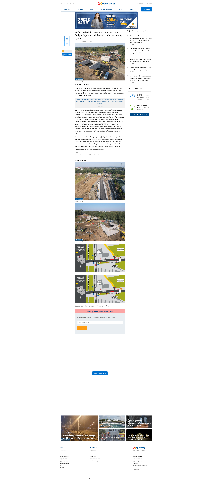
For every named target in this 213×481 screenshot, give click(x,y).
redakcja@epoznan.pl (95, 458)
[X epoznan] (70, 3)
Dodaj (82, 328)
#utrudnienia (100, 306)
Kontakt (148, 9)
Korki (120, 9)
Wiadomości (67, 9)
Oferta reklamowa (64, 456)
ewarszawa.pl (104, 478)
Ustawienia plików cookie (66, 461)
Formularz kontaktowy (95, 461)
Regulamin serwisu (64, 463)
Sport (92, 9)
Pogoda (80, 9)
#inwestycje (79, 306)
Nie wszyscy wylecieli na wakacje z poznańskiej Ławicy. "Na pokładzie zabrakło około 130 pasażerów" (140, 78)
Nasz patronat (63, 458)
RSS (61, 465)
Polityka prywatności (65, 460)
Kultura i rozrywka (106, 9)
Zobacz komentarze (100, 373)
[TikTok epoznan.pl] (67, 3)
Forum (131, 9)
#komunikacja (89, 306)
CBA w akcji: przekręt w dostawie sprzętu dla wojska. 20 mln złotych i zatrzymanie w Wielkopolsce (141, 51)
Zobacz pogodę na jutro (139, 114)
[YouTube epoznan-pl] (73, 3)
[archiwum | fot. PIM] (100, 61)
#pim (107, 306)
